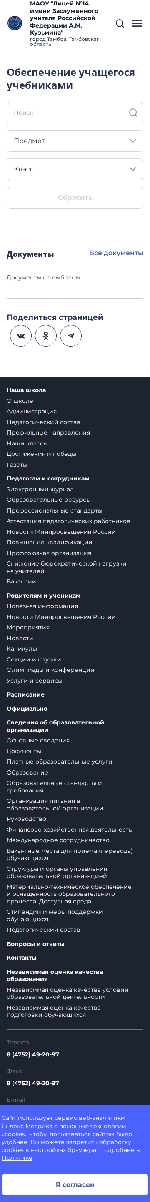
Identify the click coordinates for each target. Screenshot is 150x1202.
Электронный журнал (40, 489)
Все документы (116, 253)
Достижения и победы (41, 454)
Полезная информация (42, 606)
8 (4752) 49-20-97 (33, 1054)
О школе (20, 401)
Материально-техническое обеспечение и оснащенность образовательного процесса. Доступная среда (69, 894)
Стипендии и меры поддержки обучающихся (55, 915)
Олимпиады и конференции (51, 670)
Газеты (17, 464)
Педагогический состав (43, 422)
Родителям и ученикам (43, 595)
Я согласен (75, 1185)
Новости (20, 638)
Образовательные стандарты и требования (54, 786)
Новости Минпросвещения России (61, 532)
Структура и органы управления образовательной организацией (57, 872)
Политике (17, 1158)
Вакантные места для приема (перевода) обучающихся (70, 854)
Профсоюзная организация (49, 553)
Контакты (22, 957)
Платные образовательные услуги (59, 761)
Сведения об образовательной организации (55, 726)
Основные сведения (38, 740)
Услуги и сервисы (34, 680)
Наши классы (27, 443)
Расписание (26, 694)
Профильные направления (48, 432)
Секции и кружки (34, 659)
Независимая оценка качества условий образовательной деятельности (68, 993)
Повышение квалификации (49, 542)
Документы (24, 751)
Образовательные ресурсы (49, 499)
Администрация (32, 411)
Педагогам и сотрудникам (48, 478)
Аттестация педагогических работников (68, 521)
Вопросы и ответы (36, 944)
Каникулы (22, 648)
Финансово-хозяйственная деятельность (69, 829)
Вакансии (21, 581)
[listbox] (75, 141)
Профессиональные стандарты (54, 510)
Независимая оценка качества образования (55, 975)
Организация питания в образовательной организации (55, 804)
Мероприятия (28, 627)
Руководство (26, 818)
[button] (120, 23)
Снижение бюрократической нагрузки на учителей (67, 567)
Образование (27, 772)
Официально (27, 708)
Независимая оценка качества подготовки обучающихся (54, 1011)
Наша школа (26, 390)
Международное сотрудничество (58, 840)
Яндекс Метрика (27, 1126)
